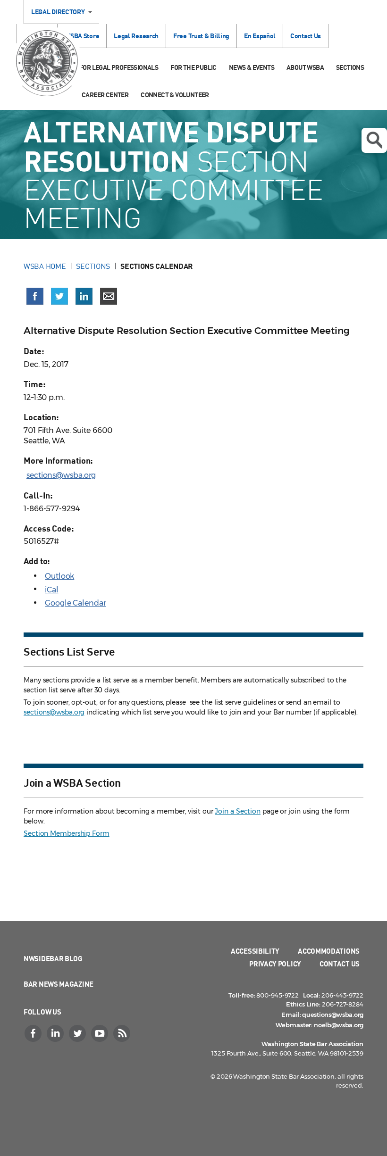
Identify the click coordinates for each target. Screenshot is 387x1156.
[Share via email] (108, 296)
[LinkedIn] (56, 1033)
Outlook (59, 576)
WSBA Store (82, 36)
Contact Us (305, 36)
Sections (350, 67)
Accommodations (329, 951)
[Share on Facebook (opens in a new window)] (35, 296)
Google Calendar (75, 603)
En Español (260, 36)
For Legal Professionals (118, 67)
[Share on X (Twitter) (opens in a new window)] (59, 296)
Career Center (105, 95)
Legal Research (136, 36)
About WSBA (305, 67)
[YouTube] (100, 1033)
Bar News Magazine (58, 984)
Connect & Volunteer (175, 95)
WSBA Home (45, 266)
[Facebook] (34, 1033)
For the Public (193, 67)
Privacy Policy (275, 963)
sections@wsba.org (61, 475)
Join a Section (238, 811)
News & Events (251, 67)
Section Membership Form (66, 833)
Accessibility (255, 951)
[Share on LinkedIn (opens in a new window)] (84, 296)
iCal (52, 589)
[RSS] (122, 1033)
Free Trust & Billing (201, 36)
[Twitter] (78, 1033)
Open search (374, 140)
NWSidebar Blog (53, 958)
